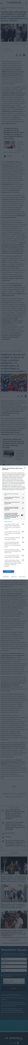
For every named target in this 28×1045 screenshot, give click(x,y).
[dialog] (14, 522)
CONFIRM (8, 571)
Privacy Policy (22, 576)
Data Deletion (6, 576)
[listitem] (14, 494)
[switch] (22, 497)
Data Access (14, 576)
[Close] (25, 468)
